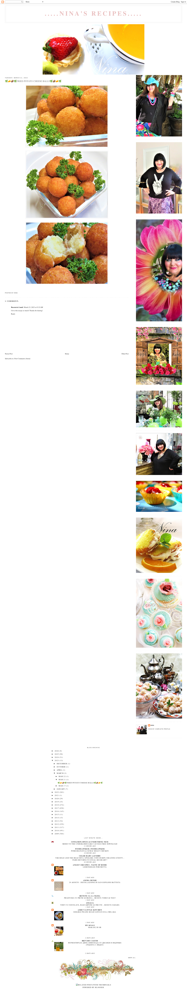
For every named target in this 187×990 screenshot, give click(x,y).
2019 (57, 802)
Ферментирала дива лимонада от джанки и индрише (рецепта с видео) (94, 944)
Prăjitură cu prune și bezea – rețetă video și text (90, 898)
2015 (57, 814)
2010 (57, 830)
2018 (57, 805)
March (60, 773)
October (61, 767)
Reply (13, 314)
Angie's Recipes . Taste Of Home (90, 865)
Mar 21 (62, 779)
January (61, 789)
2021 (57, 795)
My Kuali (90, 925)
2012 (57, 824)
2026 (57, 751)
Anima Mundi (90, 880)
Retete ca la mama (90, 896)
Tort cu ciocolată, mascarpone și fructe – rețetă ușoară (90, 905)
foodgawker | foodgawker (90, 849)
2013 (57, 821)
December (62, 763)
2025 (57, 754)
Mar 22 (62, 776)
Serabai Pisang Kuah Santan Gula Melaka (94, 912)
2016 (57, 811)
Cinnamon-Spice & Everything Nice (90, 842)
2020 (57, 798)
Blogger (99, 987)
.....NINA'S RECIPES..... (93, 13)
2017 (57, 808)
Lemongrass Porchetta (95, 867)
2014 (57, 817)
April (60, 770)
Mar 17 (62, 786)
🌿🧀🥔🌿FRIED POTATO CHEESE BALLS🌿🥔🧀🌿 (80, 783)
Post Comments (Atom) (22, 358)
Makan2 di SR (94, 927)
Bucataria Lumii (17, 307)
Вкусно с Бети (90, 940)
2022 (57, 792)
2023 (57, 760)
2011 (57, 827)
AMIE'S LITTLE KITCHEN (90, 910)
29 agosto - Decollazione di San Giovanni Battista (94, 882)
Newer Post (9, 354)
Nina (152, 725)
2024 (57, 757)
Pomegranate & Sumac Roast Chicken (90, 851)
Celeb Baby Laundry (90, 856)
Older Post (125, 354)
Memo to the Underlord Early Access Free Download (89, 844)
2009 (57, 834)
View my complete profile (159, 729)
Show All (131, 958)
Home (67, 354)
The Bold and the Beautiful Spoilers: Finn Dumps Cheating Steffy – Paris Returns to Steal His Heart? (89, 859)
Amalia (90, 903)
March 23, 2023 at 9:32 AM (33, 307)
